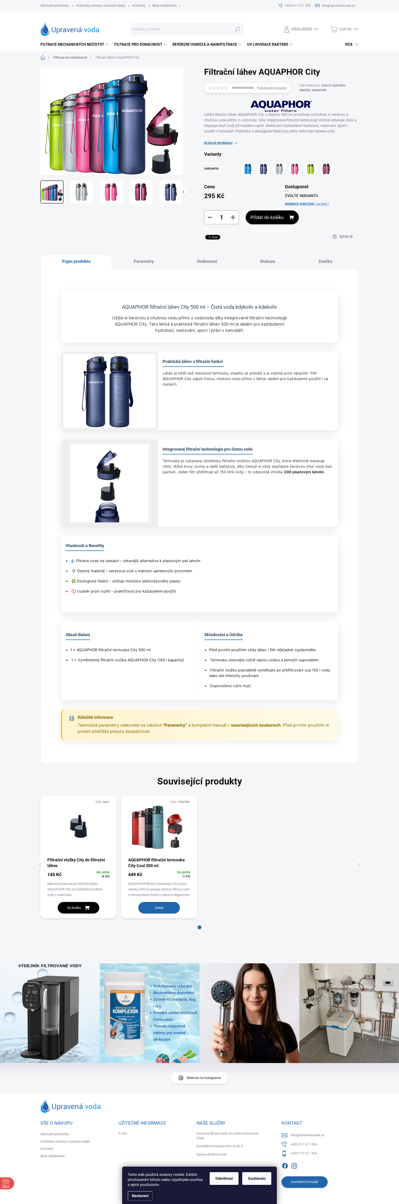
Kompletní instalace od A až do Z (219, 1146)
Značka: (312, 90)
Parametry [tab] (144, 261)
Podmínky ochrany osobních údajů (100, 5)
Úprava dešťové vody (211, 1154)
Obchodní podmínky (54, 5)
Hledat (237, 29)
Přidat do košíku (267, 217)
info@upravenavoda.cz (307, 1135)
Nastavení (140, 1196)
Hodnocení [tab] (207, 261)
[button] (199, 927)
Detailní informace (218, 143)
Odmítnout (224, 1178)
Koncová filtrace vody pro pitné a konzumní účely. (227, 1136)
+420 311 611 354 (304, 1144)
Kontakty (138, 5)
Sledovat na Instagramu (204, 1078)
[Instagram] (294, 1165)
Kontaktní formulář (304, 1182)
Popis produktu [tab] (76, 261)
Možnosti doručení (307, 204)
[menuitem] (75, 44)
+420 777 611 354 (304, 1153)
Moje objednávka (164, 5)
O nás (122, 1133)
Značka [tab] (325, 261)
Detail (159, 908)
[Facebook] (284, 1165)
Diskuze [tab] (267, 261)
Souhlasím (257, 1178)
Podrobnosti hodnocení (272, 88)
